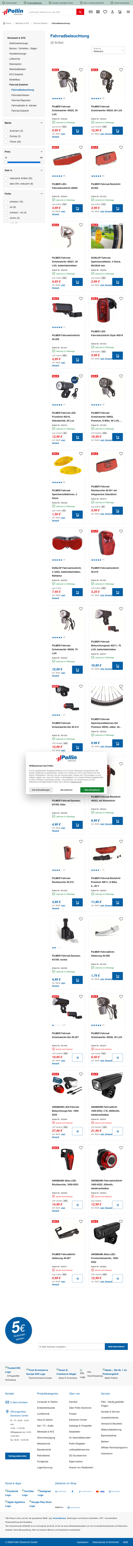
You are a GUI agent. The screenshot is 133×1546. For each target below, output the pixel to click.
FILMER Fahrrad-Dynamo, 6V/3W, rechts (66, 957)
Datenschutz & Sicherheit (106, 1542)
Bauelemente (44, 1449)
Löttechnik (14, 58)
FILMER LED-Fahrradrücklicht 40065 (65, 186)
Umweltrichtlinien (110, 1417)
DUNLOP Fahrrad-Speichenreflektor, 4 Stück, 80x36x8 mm (106, 261)
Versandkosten (59, 1518)
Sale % (8, 170)
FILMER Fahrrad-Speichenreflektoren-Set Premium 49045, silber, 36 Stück (105, 723)
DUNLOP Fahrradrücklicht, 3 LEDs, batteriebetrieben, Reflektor (66, 571)
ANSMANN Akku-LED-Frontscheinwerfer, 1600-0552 (105, 1258)
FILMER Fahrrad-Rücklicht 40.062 (105, 186)
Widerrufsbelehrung (111, 1429)
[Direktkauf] (98, 12)
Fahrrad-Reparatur (21, 100)
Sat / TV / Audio (45, 1425)
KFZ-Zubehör (16, 74)
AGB (125, 1542)
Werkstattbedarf (17, 69)
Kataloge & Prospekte (80, 1425)
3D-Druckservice (78, 1455)
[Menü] (128, 11)
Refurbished (43, 1455)
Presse (72, 1413)
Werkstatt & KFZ (16, 38)
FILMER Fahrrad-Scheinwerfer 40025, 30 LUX (65, 110)
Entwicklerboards (46, 1407)
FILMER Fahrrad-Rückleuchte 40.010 (63, 880)
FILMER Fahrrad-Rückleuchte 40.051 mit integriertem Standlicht (104, 490)
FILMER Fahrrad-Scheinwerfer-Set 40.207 (65, 1035)
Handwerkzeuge (17, 53)
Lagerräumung (44, 1467)
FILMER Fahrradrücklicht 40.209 (66, 337)
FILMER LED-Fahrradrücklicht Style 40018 (107, 333)
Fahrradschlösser (20, 95)
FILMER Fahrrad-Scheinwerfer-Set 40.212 (65, 725)
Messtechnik (43, 1443)
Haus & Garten (45, 1419)
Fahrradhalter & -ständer (24, 105)
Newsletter (74, 1431)
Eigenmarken (76, 1461)
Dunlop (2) (15, 136)
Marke (8, 122)
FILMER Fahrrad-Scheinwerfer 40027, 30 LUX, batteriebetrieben (65, 261)
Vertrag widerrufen (17, 1455)
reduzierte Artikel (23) (21, 178)
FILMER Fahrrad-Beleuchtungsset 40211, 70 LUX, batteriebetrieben (106, 645)
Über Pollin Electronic (80, 1407)
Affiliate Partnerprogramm (114, 1447)
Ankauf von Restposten (81, 1467)
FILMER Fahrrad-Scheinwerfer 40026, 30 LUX (106, 1035)
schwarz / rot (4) (18, 212)
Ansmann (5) (16, 130)
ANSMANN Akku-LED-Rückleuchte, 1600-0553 (65, 1182)
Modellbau (14, 79)
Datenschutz (55, 1352)
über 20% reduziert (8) (21, 183)
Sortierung (97, 48)
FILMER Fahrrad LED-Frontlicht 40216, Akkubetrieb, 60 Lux (64, 416)
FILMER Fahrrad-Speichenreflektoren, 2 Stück (64, 494)
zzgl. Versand (106, 133)
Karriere (73, 1401)
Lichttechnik (43, 1413)
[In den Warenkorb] (77, 131)
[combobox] (52, 12)
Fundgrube (42, 1461)
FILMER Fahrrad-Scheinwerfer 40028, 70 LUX (65, 649)
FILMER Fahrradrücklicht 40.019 (105, 569)
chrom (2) (15, 217)
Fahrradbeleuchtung (22, 89)
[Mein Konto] (112, 12)
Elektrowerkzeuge (18, 43)
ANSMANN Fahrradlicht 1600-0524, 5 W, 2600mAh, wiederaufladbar (105, 1110)
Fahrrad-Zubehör (18, 84)
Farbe (8, 193)
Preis (7, 151)
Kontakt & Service (110, 1411)
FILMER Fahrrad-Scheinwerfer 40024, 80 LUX (106, 108)
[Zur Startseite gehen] (13, 11)
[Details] (77, 1057)
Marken (105, 1441)
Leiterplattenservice (79, 1449)
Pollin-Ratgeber (77, 1443)
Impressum (107, 1453)
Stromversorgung (46, 1437)
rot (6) (13, 207)
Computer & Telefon (47, 1401)
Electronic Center (78, 1419)
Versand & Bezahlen (111, 1423)
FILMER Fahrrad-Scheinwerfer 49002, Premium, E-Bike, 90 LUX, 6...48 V (105, 417)
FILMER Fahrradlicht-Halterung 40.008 (103, 953)
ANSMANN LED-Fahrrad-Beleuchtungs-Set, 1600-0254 (65, 1110)
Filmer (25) (15, 141)
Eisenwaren (15, 63)
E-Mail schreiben (19, 1402)
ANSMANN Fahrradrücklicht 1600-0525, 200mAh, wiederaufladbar (106, 1184)
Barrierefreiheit (108, 1435)
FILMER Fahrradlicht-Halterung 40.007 (64, 1256)
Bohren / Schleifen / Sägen (23, 48)
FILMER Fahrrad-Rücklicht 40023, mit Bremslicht (105, 798)
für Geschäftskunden (80, 1437)
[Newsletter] (91, 12)
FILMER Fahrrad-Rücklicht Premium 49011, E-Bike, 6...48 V (105, 882)
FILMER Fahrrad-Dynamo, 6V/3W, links (66, 802)
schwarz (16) (16, 201)
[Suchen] (80, 12)
